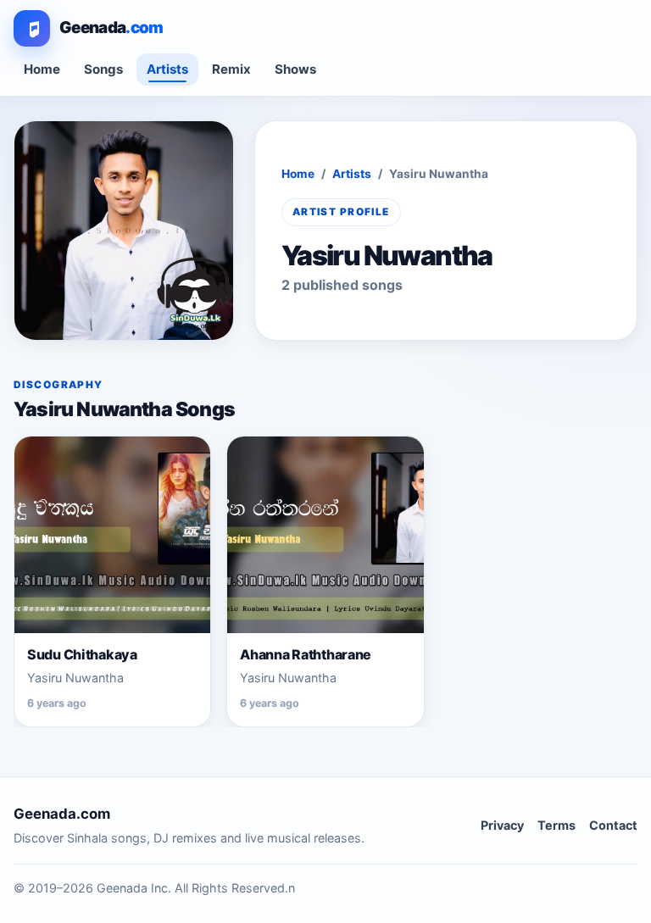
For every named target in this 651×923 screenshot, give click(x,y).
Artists (167, 69)
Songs (103, 69)
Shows (295, 69)
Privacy (502, 825)
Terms (556, 825)
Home (42, 69)
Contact (613, 825)
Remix (231, 69)
